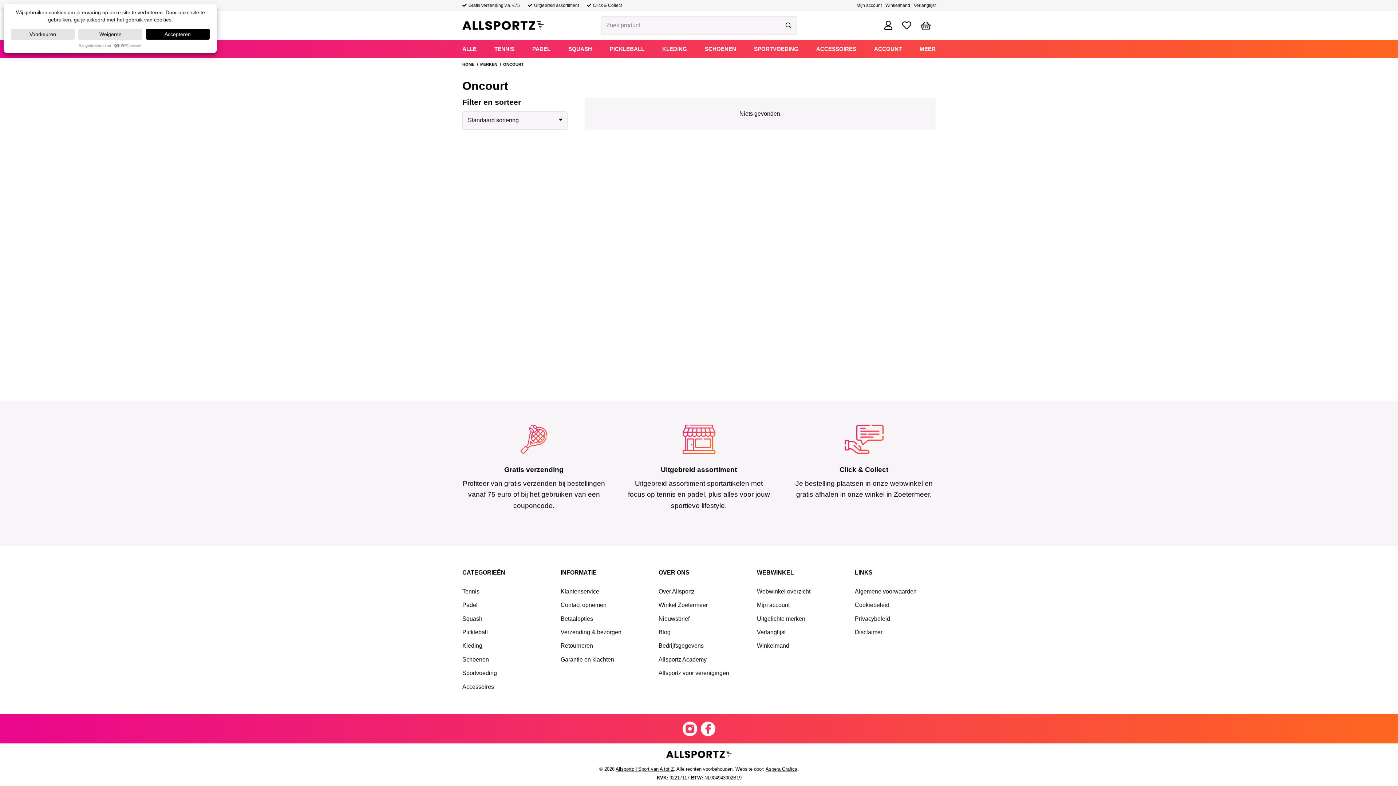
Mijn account (869, 5)
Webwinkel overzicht (783, 591)
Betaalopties (577, 619)
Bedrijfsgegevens (681, 646)
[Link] (888, 25)
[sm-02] (690, 729)
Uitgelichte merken (781, 619)
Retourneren (577, 646)
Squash (472, 619)
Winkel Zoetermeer (683, 605)
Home (468, 64)
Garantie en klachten (587, 659)
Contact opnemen (584, 605)
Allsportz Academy (683, 659)
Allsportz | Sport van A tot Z (645, 769)
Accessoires (478, 687)
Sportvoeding (479, 673)
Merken (488, 64)
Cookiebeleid (872, 605)
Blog (665, 632)
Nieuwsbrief (674, 619)
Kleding (472, 646)
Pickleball (475, 632)
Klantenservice (580, 591)
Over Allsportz (677, 591)
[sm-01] (708, 729)
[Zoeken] (788, 25)
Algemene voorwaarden (886, 591)
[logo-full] (503, 25)
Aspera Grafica (781, 769)
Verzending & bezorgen (591, 632)
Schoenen (475, 659)
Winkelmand (897, 5)
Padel (470, 605)
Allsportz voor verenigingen (694, 673)
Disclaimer (868, 632)
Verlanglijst (925, 5)
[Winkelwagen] (926, 26)
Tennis (470, 591)
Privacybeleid (872, 619)
